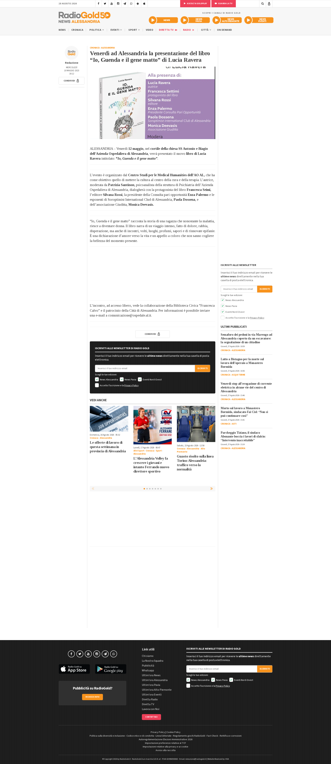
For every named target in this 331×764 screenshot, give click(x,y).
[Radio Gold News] (163, 20)
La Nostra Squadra (152, 661)
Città (205, 30)
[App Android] (138, 3)
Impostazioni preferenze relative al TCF (165, 743)
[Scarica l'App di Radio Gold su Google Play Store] (111, 669)
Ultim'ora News (151, 675)
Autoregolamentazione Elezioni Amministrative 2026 (165, 739)
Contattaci (151, 717)
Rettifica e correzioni (231, 736)
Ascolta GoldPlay (197, 3)
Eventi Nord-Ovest (152, 379)
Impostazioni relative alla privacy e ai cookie (165, 746)
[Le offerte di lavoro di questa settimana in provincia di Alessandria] (109, 419)
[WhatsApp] (131, 3)
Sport (133, 30)
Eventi (115, 30)
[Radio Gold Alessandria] (85, 16)
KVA (227, 759)
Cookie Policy (173, 732)
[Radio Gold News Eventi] (259, 20)
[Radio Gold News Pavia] (195, 20)
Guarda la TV (225, 3)
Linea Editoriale (163, 736)
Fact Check (212, 736)
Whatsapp (148, 670)
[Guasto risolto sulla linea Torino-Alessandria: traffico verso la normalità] (196, 424)
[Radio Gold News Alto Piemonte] (227, 20)
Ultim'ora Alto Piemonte (157, 690)
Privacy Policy (131, 385)
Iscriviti (202, 368)
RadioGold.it (125, 759)
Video (149, 30)
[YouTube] (111, 3)
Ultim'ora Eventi (152, 695)
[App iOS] (144, 3)
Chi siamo (147, 656)
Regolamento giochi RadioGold (189, 736)
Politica (95, 30)
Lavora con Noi (150, 709)
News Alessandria (108, 379)
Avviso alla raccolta (165, 750)
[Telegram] (125, 3)
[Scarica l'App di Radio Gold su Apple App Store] (74, 669)
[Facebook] (98, 3)
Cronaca (77, 30)
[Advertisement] (152, 273)
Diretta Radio (150, 699)
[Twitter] (105, 3)
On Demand (224, 30)
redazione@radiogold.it (195, 759)
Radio (187, 30)
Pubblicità (148, 666)
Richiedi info (92, 696)
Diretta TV (166, 30)
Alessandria (108, 48)
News (62, 30)
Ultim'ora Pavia (151, 685)
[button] (71, 81)
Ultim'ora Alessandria (155, 680)
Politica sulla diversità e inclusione (107, 736)
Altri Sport (138, 450)
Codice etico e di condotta (140, 736)
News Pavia (130, 379)
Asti (234, 423)
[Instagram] (118, 3)
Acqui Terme (238, 374)
